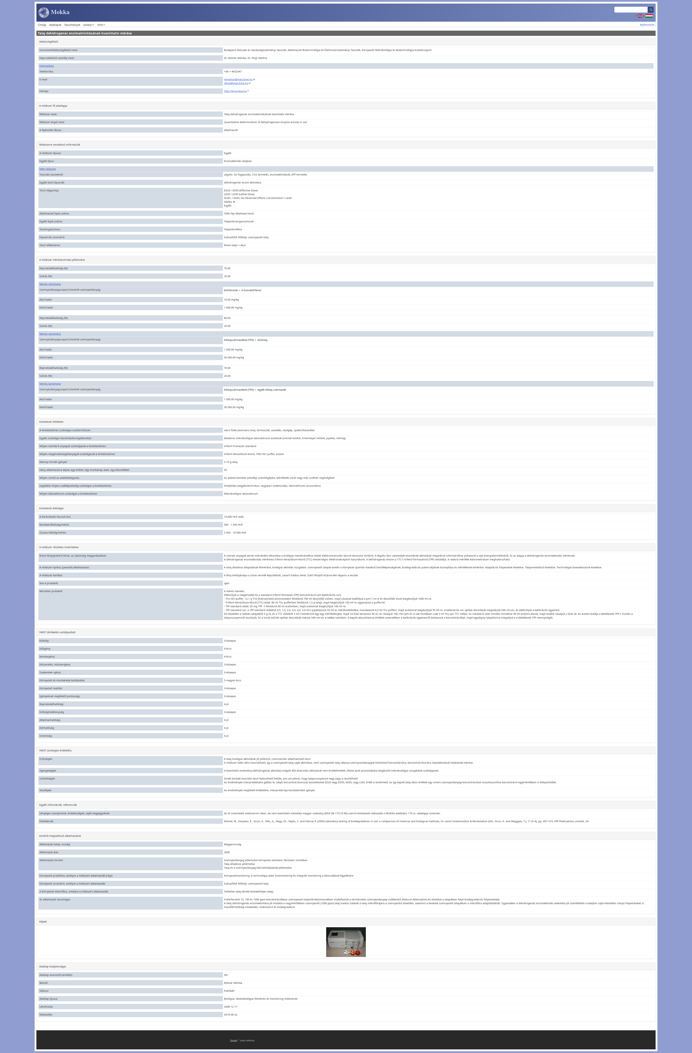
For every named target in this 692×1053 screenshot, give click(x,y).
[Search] (651, 10)
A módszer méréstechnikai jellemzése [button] (62, 259)
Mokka (59, 11)
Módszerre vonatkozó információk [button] (59, 144)
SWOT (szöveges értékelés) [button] (55, 750)
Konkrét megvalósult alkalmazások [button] (60, 835)
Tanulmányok (72, 24)
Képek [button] (43, 921)
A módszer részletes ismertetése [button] (59, 547)
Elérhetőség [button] (46, 66)
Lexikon (87, 24)
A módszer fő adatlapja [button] (53, 105)
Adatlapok (55, 24)
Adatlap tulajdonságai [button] (52, 966)
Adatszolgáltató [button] (48, 41)
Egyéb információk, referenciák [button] (58, 805)
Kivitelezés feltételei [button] (51, 421)
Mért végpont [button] (47, 169)
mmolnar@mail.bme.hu (238, 79)
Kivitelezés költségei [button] (51, 508)
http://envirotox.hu (235, 91)
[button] (346, 941)
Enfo (100, 24)
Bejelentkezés (647, 24)
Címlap (42, 24)
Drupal (233, 1040)
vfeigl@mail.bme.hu (236, 83)
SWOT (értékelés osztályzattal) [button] (57, 632)
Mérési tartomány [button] (50, 284)
